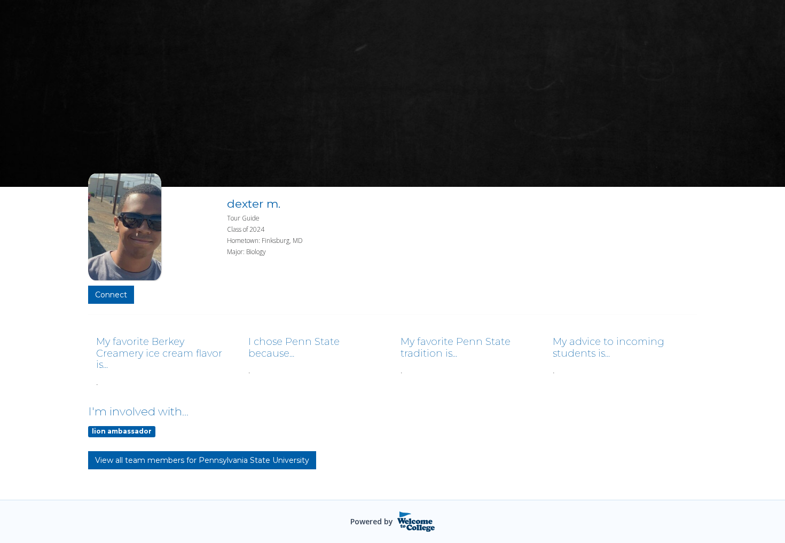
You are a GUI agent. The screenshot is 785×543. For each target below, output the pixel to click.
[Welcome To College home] (416, 521)
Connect (111, 295)
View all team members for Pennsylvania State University (202, 460)
